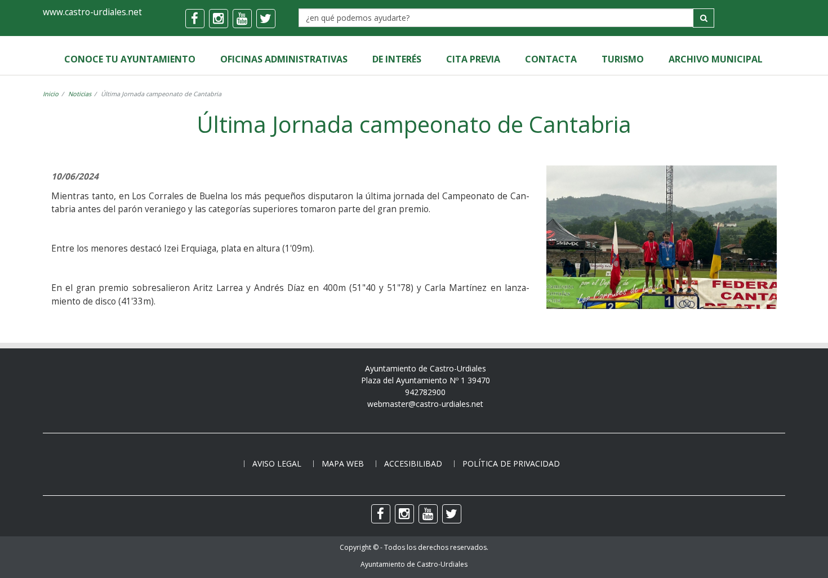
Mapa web (343, 463)
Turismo (623, 59)
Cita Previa (473, 59)
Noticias (79, 93)
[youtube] (242, 18)
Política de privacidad (511, 463)
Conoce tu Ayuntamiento (129, 59)
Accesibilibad (413, 463)
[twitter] (265, 18)
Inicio (51, 93)
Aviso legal (276, 463)
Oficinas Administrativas (284, 59)
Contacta (551, 59)
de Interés (396, 59)
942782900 (425, 392)
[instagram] (218, 18)
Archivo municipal (716, 59)
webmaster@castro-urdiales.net (425, 403)
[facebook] (194, 18)
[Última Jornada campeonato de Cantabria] (661, 303)
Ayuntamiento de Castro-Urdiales (414, 564)
